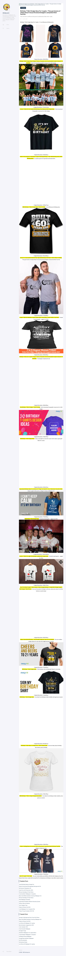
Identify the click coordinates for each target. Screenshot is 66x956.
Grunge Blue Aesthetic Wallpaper (26, 938)
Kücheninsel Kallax (23, 942)
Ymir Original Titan (23, 905)
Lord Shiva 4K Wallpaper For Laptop (27, 923)
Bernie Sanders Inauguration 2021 (26, 925)
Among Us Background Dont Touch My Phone (29, 917)
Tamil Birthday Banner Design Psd (26, 884)
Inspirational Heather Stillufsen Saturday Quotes (29, 901)
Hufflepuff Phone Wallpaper (25, 936)
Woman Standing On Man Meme (26, 892)
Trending (23, 7)
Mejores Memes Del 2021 (24, 907)
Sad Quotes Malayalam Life (25, 888)
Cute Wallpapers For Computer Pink (27, 909)
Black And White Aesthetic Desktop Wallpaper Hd (30, 895)
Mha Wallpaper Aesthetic (24, 899)
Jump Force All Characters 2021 (26, 890)
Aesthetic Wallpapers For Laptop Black (27, 932)
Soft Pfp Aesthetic (23, 940)
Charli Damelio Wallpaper (24, 928)
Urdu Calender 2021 (23, 926)
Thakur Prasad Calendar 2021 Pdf (26, 911)
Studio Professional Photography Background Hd (30, 886)
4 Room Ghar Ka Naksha (24, 903)
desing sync (6, 13)
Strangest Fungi (22, 930)
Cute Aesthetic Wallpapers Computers (27, 893)
